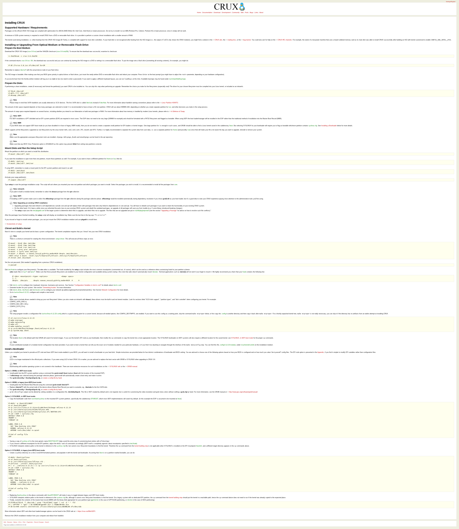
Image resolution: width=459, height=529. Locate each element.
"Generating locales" (49, 287)
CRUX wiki (218, 40)
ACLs (19, 522)
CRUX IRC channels (285, 40)
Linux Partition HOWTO (170, 103)
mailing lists (232, 40)
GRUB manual (132, 366)
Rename (9, 522)
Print (24, 522)
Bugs (251, 12)
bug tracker (247, 40)
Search (47, 522)
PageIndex (30, 522)
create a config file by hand (52, 378)
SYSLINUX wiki (115, 366)
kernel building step (141, 446)
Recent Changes (39, 522)
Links (256, 12)
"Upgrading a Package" (169, 210)
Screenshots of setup (14, 224)
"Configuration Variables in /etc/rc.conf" (87, 285)
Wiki (242, 12)
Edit (5, 522)
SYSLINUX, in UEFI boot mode (242, 338)
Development (226, 12)
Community (235, 12)
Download (217, 12)
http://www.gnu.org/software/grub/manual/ (243, 392)
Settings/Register (450, 1)
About (261, 12)
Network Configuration (109, 290)
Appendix (320, 352)
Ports (246, 12)
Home (199, 12)
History (15, 522)
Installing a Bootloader (329, 126)
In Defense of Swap (178, 111)
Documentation (207, 12)
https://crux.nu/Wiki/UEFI (86, 511)
